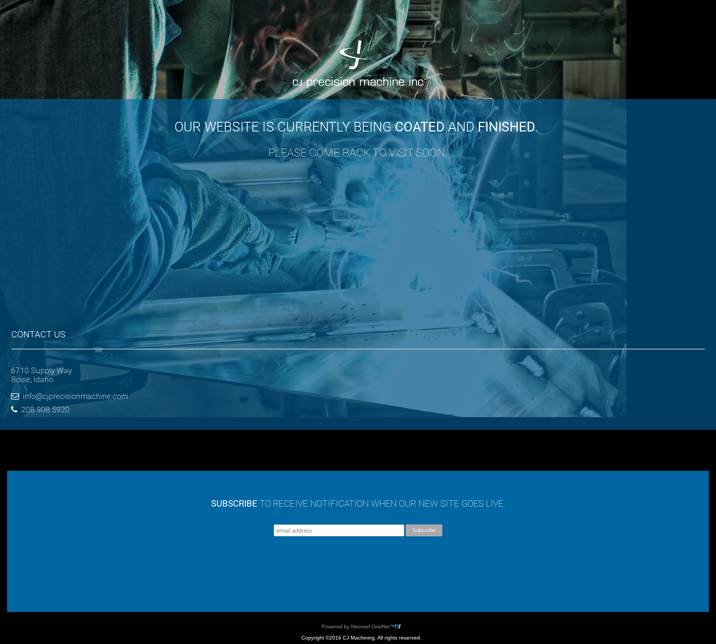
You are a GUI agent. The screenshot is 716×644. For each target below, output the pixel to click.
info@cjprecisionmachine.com (75, 396)
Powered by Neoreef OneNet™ (358, 626)
